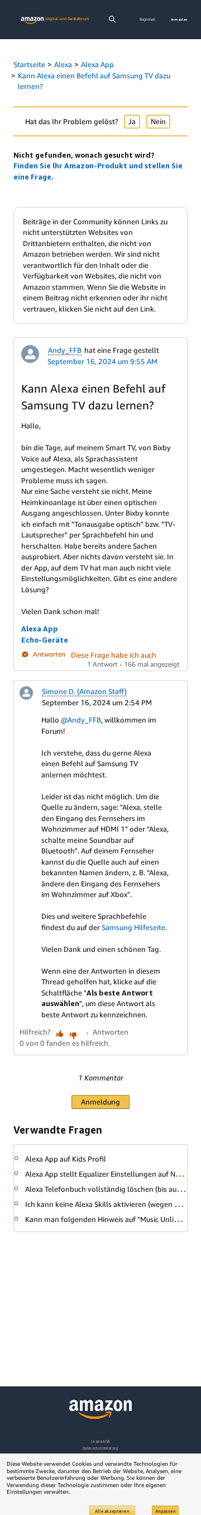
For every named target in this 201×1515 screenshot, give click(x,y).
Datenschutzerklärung (100, 1448)
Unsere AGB (101, 1441)
